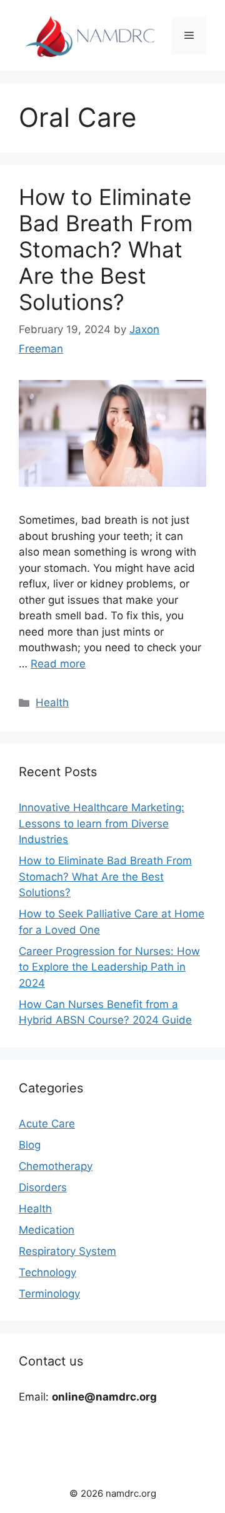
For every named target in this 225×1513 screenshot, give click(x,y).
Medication (46, 1230)
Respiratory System (67, 1251)
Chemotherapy (55, 1166)
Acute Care (47, 1123)
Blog (30, 1145)
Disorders (43, 1187)
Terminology (49, 1293)
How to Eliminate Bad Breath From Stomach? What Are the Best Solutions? (105, 249)
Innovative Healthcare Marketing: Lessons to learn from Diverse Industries (101, 823)
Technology (47, 1272)
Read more (58, 663)
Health (52, 702)
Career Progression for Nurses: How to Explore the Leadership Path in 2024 (109, 967)
